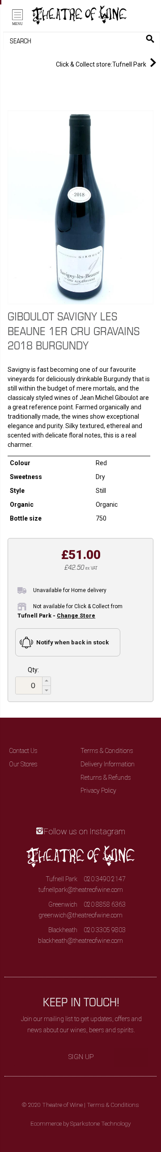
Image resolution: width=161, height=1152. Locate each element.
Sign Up (81, 1057)
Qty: (33, 669)
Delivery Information (107, 764)
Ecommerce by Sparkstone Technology (80, 1123)
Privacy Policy (98, 790)
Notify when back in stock (72, 642)
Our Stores (23, 764)
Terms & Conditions (106, 750)
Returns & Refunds (105, 777)
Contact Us (23, 750)
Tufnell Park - (56, 616)
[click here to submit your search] (150, 38)
